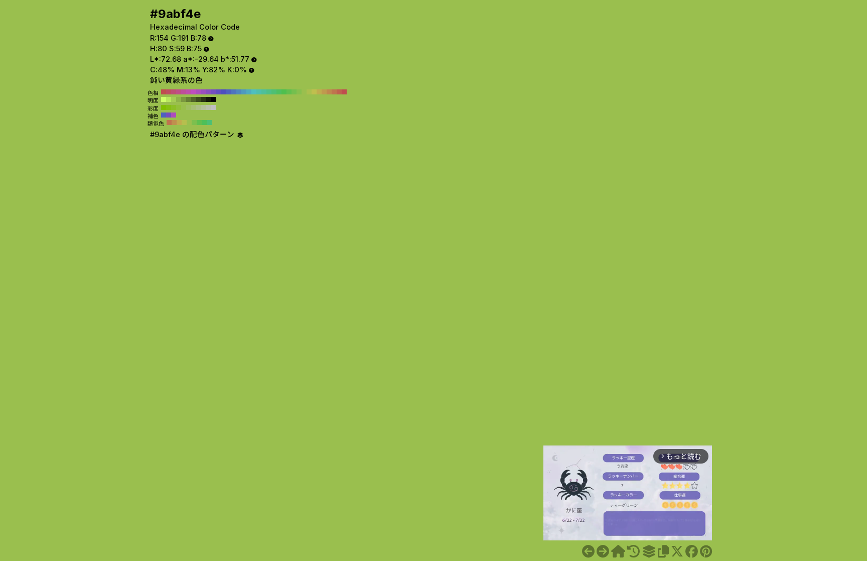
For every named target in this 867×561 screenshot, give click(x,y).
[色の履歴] (633, 551)
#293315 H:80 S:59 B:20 (203, 99)
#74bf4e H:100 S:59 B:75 (294, 91)
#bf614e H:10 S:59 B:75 (339, 91)
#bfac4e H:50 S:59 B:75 (319, 91)
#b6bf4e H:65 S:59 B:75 (184, 122)
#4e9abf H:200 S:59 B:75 (243, 91)
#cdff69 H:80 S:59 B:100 (163, 99)
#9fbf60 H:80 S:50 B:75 (188, 107)
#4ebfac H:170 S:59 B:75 (258, 91)
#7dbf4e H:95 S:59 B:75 (194, 122)
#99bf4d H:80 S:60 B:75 (183, 107)
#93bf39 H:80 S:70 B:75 (178, 107)
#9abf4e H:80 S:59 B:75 (304, 91)
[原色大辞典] (618, 551)
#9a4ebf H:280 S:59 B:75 (203, 91)
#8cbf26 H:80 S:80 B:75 (173, 107)
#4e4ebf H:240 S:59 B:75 (223, 91)
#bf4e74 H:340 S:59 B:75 (173, 91)
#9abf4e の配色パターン (193, 134)
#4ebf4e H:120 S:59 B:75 (283, 91)
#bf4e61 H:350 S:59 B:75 (168, 91)
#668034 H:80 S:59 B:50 (188, 99)
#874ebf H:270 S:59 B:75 (208, 91)
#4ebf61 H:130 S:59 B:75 (278, 91)
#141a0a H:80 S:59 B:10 (208, 99)
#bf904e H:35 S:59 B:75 (174, 122)
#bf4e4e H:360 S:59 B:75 (163, 91)
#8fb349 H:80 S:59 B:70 (178, 99)
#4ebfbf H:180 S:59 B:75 (253, 91)
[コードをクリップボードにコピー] (663, 551)
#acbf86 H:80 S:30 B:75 (198, 107)
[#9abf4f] (603, 551)
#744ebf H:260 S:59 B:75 (213, 91)
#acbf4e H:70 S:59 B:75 (309, 91)
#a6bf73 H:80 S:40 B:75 (193, 107)
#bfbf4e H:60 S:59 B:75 (314, 91)
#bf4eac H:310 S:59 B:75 (188, 91)
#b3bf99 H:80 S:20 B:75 (203, 107)
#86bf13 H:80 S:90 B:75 (168, 107)
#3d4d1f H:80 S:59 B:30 (198, 99)
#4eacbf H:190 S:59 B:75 (248, 91)
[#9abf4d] (588, 551)
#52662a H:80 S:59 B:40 (193, 99)
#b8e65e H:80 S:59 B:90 (168, 99)
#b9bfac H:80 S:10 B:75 (208, 107)
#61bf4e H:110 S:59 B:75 (289, 91)
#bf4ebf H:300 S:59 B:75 (193, 91)
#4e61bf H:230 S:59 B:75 (228, 91)
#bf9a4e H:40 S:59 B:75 (324, 91)
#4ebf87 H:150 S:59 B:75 (268, 91)
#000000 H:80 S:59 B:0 (213, 99)
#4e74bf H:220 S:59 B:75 (233, 91)
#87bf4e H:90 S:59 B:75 (299, 91)
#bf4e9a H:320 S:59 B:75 (183, 91)
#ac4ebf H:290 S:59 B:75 (198, 91)
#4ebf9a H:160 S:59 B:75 (263, 91)
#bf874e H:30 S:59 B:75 (329, 91)
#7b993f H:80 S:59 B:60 (183, 99)
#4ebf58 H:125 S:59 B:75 (204, 122)
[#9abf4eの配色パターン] (649, 551)
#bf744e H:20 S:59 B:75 (334, 91)
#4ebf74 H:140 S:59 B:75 (273, 91)
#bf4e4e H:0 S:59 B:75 (344, 91)
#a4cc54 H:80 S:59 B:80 (173, 99)
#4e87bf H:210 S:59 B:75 (238, 91)
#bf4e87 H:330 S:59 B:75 (178, 91)
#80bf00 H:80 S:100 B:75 (163, 107)
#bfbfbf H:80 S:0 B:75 (213, 107)
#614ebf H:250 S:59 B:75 (218, 91)
